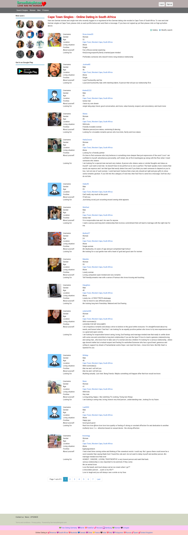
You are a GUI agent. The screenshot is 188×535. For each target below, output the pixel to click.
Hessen (99, 528)
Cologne (126, 528)
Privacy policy (36, 522)
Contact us (20, 517)
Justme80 (86, 64)
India (104, 533)
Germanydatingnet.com (58, 522)
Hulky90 (86, 184)
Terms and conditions (23, 522)
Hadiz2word (87, 140)
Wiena (85, 114)
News (27, 517)
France (97, 533)
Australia (74, 533)
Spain (136, 533)
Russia (128, 533)
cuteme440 (87, 311)
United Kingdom (147, 533)
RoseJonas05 (88, 34)
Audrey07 (86, 233)
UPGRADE (34, 517)
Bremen (117, 528)
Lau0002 (86, 407)
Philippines (119, 533)
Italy (110, 533)
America (53, 533)
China (90, 533)
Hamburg (108, 528)
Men (39, 10)
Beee (85, 381)
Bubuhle (86, 259)
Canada (82, 533)
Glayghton (86, 285)
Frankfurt (90, 528)
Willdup (85, 355)
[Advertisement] (30, 108)
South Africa (107, 42)
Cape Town (87, 42)
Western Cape (97, 42)
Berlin (82, 528)
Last (98, 479)
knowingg (86, 436)
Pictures (45, 10)
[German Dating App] (28, 68)
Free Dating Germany (69, 528)
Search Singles (22, 10)
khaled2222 (87, 90)
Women (32, 10)
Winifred (86, 207)
